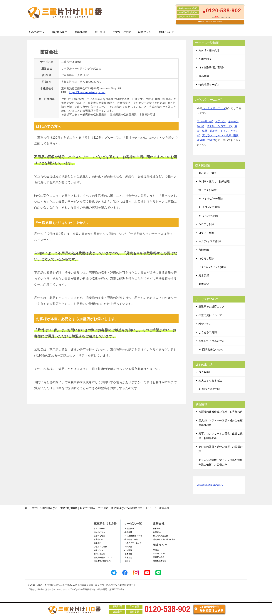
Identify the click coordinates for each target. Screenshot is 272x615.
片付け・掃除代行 (209, 50)
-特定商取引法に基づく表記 (164, 539)
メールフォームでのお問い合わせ (211, 21)
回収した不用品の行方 (211, 340)
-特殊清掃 (128, 547)
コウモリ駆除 (206, 258)
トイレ (224, 130)
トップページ (99, 528)
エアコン (220, 121)
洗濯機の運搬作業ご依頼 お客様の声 (221, 411)
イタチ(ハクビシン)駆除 (212, 267)
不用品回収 (205, 58)
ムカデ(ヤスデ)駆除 (210, 241)
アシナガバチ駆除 (212, 198)
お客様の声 (81, 32)
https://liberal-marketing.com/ (87, 92)
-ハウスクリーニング (132, 543)
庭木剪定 (204, 284)
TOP (90, 508)
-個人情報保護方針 (160, 536)
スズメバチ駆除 (211, 207)
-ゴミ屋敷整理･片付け (133, 536)
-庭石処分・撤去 (131, 539)
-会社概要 (157, 528)
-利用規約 (157, 532)
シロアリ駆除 (206, 224)
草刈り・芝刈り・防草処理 (214, 181)
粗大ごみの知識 (211, 389)
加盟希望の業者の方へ (210, 484)
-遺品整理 (128, 532)
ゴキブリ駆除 (206, 232)
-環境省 (156, 550)
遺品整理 (204, 76)
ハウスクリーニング (214, 108)
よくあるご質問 (208, 332)
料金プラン (144, 32)
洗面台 (214, 130)
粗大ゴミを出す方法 (210, 380)
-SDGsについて (159, 553)
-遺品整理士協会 (159, 561)
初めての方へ (36, 32)
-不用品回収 (129, 528)
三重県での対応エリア (211, 306)
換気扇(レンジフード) (219, 126)
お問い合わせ (166, 32)
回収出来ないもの (212, 349)
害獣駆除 (204, 249)
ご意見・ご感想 (122, 32)
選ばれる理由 (59, 32)
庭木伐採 (204, 275)
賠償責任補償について (103, 558)
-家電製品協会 (158, 557)
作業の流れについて (210, 315)
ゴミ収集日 (205, 372)
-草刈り (127, 561)
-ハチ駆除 (128, 550)
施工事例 (100, 32)
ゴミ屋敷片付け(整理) (211, 67)
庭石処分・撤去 (208, 173)
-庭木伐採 (128, 554)
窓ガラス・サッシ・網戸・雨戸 (220, 135)
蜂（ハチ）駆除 (208, 190)
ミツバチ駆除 (210, 215)
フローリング (205, 121)
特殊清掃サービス (209, 84)
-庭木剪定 (128, 558)
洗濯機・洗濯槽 (206, 140)
